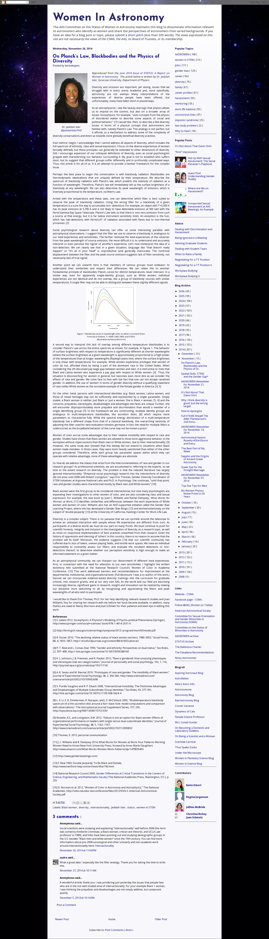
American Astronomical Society (193, 610)
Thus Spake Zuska (186, 747)
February (187, 541)
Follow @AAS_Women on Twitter (194, 605)
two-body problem (186, 125)
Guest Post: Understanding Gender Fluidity (201, 176)
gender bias (182, 70)
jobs (178, 65)
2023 (182, 305)
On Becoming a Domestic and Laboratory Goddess (192, 729)
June (185, 522)
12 (131, 508)
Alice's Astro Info (185, 684)
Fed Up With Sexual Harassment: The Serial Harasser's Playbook (201, 161)
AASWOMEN (182, 54)
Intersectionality (104, 845)
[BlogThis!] (77, 802)
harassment (182, 98)
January (186, 546)
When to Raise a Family (188, 254)
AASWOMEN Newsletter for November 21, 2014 (195, 384)
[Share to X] (81, 802)
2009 (182, 572)
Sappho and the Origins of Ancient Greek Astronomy (195, 459)
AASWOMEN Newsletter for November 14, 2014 (195, 429)
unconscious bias (185, 114)
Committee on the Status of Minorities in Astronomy (191, 629)
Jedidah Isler (118, 807)
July (184, 517)
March (186, 536)
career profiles (184, 92)
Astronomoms (183, 689)
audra (64, 857)
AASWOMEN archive (186, 636)
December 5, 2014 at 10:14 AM (77, 897)
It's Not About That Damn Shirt (193, 146)
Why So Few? (183, 131)
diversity (84, 807)
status (131, 807)
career (179, 76)
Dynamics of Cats (185, 711)
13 (87, 512)
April (185, 532)
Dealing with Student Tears (191, 248)
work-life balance (185, 109)
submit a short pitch (129, 35)
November (188, 358)
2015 (182, 344)
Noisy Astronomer (185, 658)
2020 (182, 320)
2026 (182, 291)
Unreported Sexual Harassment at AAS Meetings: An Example (201, 206)
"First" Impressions (186, 152)
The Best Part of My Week (193, 450)
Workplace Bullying (186, 270)
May (184, 527)
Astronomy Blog (184, 695)
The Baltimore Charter (188, 647)
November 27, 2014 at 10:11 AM (78, 870)
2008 (182, 576)
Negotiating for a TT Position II (193, 265)
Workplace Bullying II (187, 276)
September (188, 507)
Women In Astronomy (108, 17)
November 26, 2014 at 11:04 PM (78, 850)
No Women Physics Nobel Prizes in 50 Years (193, 493)
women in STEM (146, 807)
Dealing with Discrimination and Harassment (193, 231)
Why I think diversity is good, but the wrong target (194, 403)
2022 (182, 310)
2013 (182, 552)
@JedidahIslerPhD (71, 130)
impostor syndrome (187, 120)
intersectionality (100, 807)
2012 (182, 557)
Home (111, 919)
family (179, 87)
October (187, 502)
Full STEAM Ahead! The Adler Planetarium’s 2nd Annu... (194, 418)
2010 (182, 567)
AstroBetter (182, 678)
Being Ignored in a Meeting (191, 238)
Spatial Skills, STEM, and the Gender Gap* (194, 375)
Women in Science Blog (188, 763)
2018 (182, 330)
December (188, 353)
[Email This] (74, 802)
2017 (182, 335)
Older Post (161, 919)
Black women (69, 807)
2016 (182, 340)
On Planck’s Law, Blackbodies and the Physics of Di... (194, 365)
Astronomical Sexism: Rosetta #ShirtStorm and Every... (194, 440)
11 (76, 501)
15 (70, 571)
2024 (182, 301)
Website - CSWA (184, 594)
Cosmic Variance (184, 706)
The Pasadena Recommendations (194, 652)
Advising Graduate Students (191, 243)
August (186, 512)
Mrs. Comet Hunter (186, 722)
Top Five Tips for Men (194, 485)
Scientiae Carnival (185, 742)
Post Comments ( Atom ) (119, 930)
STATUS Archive (184, 641)
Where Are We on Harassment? (198, 190)
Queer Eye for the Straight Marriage (193, 468)
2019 (182, 325)
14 (124, 540)
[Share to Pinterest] (88, 802)
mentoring (181, 103)
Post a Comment (66, 905)
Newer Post (62, 919)
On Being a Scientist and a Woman (195, 736)
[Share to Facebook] (84, 802)
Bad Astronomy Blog (187, 700)
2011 (182, 562)
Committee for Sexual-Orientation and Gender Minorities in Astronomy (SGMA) (195, 619)
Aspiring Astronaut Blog (189, 673)
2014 (182, 349)
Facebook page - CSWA (188, 599)
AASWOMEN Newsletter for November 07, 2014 (195, 478)
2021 (182, 315)
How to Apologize (191, 411)
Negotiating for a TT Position (192, 259)
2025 (182, 296)
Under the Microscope (188, 752)
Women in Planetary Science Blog (194, 758)
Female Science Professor (190, 717)
